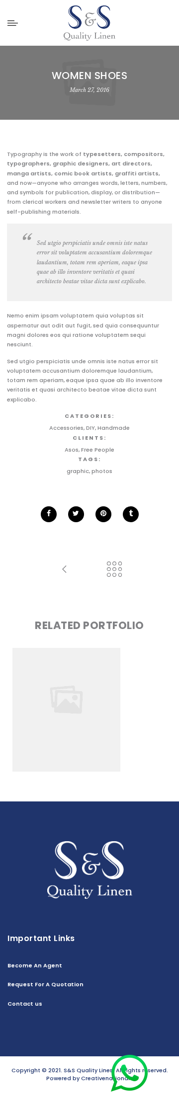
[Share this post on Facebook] (49, 514)
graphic (78, 471)
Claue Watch (89, 691)
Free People (97, 450)
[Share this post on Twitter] (76, 514)
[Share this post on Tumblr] (131, 514)
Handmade (113, 428)
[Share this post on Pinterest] (103, 514)
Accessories (66, 428)
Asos (72, 450)
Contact (95, 1094)
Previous (24, 709)
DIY (90, 428)
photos (101, 471)
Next (154, 709)
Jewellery (125, 701)
